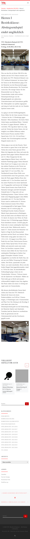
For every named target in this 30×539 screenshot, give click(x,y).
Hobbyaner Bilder (7, 418)
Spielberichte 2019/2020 (9, 437)
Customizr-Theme (24, 531)
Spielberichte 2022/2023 (12, 8)
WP (8, 531)
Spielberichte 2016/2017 (9, 429)
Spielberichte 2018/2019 (9, 434)
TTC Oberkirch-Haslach (13, 527)
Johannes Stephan (8, 36)
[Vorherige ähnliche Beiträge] (23, 365)
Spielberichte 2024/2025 (9, 445)
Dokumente (5, 416)
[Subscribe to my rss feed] (15, 536)
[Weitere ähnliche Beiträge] (27, 365)
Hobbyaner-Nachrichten (10, 421)
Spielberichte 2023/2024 (9, 442)
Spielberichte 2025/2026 (9, 447)
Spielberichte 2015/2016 (9, 426)
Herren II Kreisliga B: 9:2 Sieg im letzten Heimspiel (8, 389)
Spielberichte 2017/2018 (9, 431)
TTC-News (4, 450)
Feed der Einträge (5, 477)
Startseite (3, 8)
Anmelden (3, 474)
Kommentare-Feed (5, 479)
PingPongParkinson (8, 424)
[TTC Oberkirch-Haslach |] (3, 2)
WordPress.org (4, 482)
